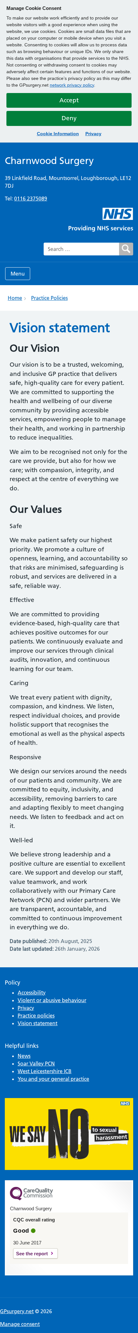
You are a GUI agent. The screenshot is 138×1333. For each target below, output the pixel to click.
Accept (69, 100)
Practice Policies (49, 298)
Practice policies (36, 1015)
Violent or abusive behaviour (52, 1000)
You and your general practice (53, 1079)
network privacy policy (72, 85)
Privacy (93, 133)
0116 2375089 (30, 198)
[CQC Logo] (31, 1198)
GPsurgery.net (17, 1311)
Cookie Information (58, 133)
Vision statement (37, 1023)
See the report (32, 1253)
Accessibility (32, 992)
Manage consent (20, 1324)
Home (15, 298)
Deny (69, 118)
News (24, 1056)
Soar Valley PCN (36, 1063)
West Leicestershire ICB (45, 1071)
